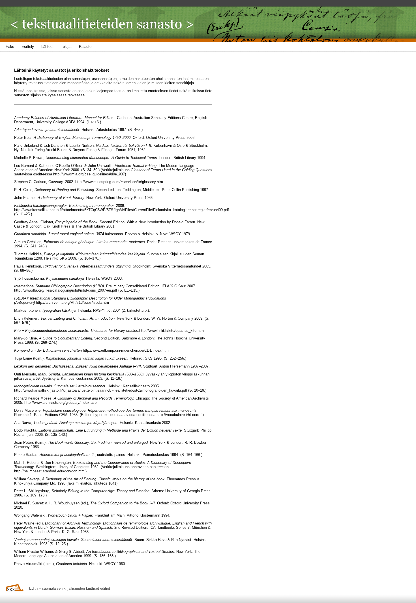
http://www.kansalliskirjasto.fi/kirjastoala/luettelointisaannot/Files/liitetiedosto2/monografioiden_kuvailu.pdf (100, 390)
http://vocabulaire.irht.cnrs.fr (179, 415)
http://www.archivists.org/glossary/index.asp (60, 402)
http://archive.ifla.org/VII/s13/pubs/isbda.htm (72, 302)
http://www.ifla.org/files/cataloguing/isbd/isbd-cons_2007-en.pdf (65, 290)
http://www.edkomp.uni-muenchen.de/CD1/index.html (126, 350)
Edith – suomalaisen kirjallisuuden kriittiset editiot (69, 588)
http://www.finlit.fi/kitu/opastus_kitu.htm (171, 330)
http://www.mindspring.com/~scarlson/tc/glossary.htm (119, 182)
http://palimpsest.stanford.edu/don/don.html (49, 471)
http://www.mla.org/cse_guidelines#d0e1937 (89, 174)
